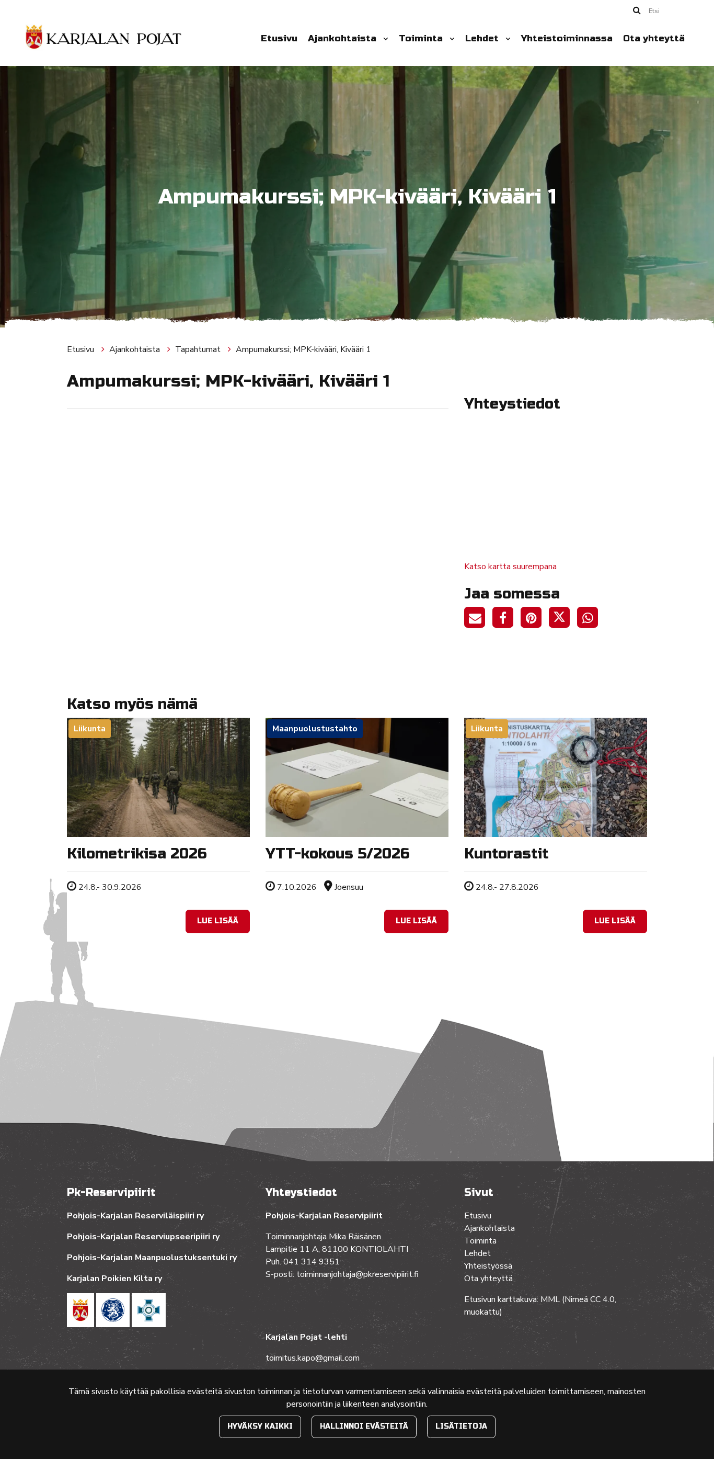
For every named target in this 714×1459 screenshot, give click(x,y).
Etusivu (279, 38)
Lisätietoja (461, 1426)
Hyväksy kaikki (260, 1426)
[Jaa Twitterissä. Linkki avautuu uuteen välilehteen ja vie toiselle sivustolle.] (563, 619)
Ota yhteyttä (654, 38)
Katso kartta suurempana (510, 566)
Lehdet (483, 38)
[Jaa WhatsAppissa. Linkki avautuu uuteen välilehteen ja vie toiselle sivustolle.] (590, 619)
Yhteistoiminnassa (567, 38)
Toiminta (422, 38)
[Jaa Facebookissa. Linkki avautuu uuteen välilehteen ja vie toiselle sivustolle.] (506, 619)
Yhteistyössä (488, 1266)
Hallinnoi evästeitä (364, 1426)
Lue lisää (217, 921)
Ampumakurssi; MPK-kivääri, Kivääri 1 (303, 349)
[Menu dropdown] (383, 39)
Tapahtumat (199, 349)
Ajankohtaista (343, 38)
